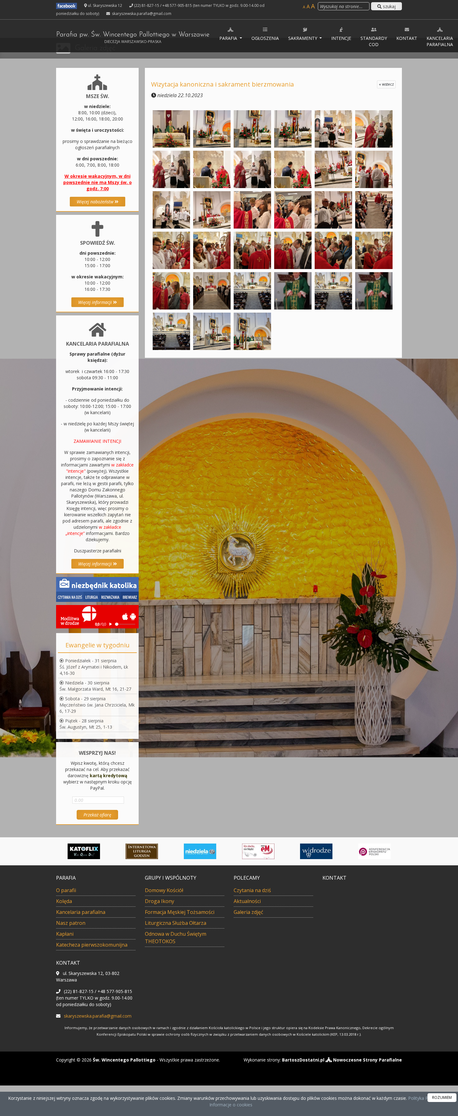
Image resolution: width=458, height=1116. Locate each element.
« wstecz (386, 84)
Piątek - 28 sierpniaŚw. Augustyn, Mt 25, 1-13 (86, 724)
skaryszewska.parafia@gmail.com (141, 13)
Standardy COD (373, 41)
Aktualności (247, 901)
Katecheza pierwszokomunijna (91, 944)
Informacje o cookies (230, 1105)
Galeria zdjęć (248, 912)
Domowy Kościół (164, 890)
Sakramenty (303, 38)
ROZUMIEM (442, 1097)
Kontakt (406, 38)
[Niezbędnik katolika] (97, 589)
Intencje (341, 38)
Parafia (228, 38)
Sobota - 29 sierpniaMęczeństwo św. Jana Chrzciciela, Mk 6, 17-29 (97, 705)
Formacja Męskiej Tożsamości (179, 912)
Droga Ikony (159, 901)
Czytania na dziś (252, 890)
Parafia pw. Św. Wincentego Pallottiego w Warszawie (133, 37)
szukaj (389, 6)
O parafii (66, 890)
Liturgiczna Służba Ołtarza (175, 923)
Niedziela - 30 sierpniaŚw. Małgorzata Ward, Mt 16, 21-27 (95, 686)
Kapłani (65, 933)
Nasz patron (70, 923)
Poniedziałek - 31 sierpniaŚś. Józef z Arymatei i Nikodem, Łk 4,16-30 (94, 667)
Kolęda (64, 901)
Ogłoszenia (265, 38)
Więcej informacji (95, 302)
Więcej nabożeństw (96, 202)
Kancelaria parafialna (440, 41)
